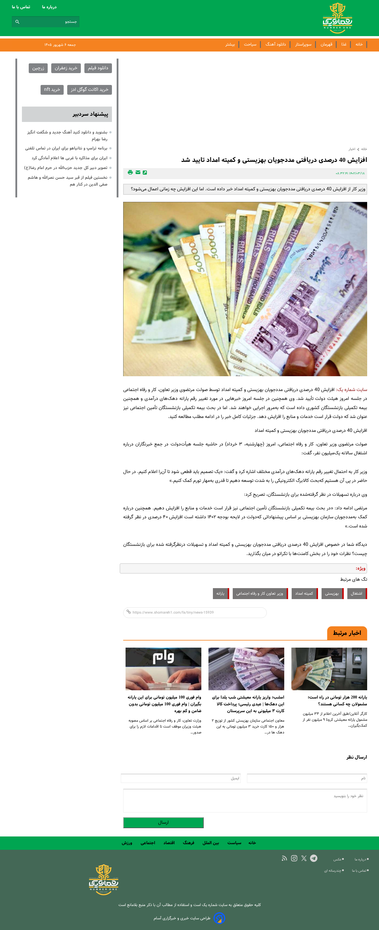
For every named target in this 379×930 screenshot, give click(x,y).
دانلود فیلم (98, 68)
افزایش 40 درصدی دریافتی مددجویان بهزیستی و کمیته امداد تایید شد (274, 160)
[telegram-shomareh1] (313, 858)
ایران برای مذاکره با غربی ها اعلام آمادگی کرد (69, 158)
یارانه (220, 593)
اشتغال (356, 593)
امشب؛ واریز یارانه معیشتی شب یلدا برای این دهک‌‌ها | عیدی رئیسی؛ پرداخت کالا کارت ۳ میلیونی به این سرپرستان (248, 704)
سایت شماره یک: (351, 390)
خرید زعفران (66, 68)
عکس (337, 859)
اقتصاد (169, 843)
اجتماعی (148, 843)
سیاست (234, 843)
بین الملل (211, 843)
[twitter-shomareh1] (304, 858)
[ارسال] (137, 173)
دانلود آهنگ (276, 44)
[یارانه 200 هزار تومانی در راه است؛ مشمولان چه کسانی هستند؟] (329, 669)
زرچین (38, 68)
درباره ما (50, 7)
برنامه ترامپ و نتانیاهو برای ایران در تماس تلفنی (66, 148)
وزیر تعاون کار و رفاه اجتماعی (259, 593)
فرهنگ (189, 843)
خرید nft (52, 90)
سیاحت (250, 44)
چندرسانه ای (333, 870)
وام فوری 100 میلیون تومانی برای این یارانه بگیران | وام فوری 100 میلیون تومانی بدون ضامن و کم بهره (164, 704)
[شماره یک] (103, 894)
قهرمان (326, 44)
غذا (343, 44)
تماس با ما (21, 7)
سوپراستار (303, 44)
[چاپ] (129, 173)
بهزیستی (332, 593)
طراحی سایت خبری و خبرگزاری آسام (182, 918)
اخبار (352, 149)
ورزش (128, 843)
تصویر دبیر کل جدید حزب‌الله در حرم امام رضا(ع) (65, 168)
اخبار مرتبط (347, 633)
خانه (359, 44)
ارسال (163, 822)
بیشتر (230, 44)
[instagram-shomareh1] (294, 858)
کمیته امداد (304, 593)
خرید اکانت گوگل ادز (89, 90)
